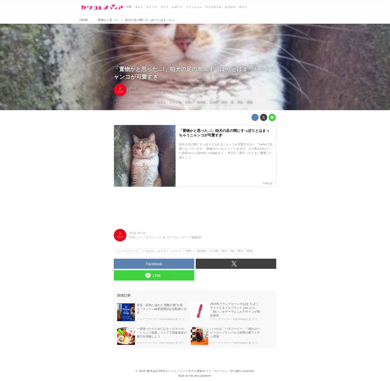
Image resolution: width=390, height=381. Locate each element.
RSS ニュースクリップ (145, 92)
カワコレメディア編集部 (184, 92)
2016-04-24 (137, 88)
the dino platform (200, 375)
